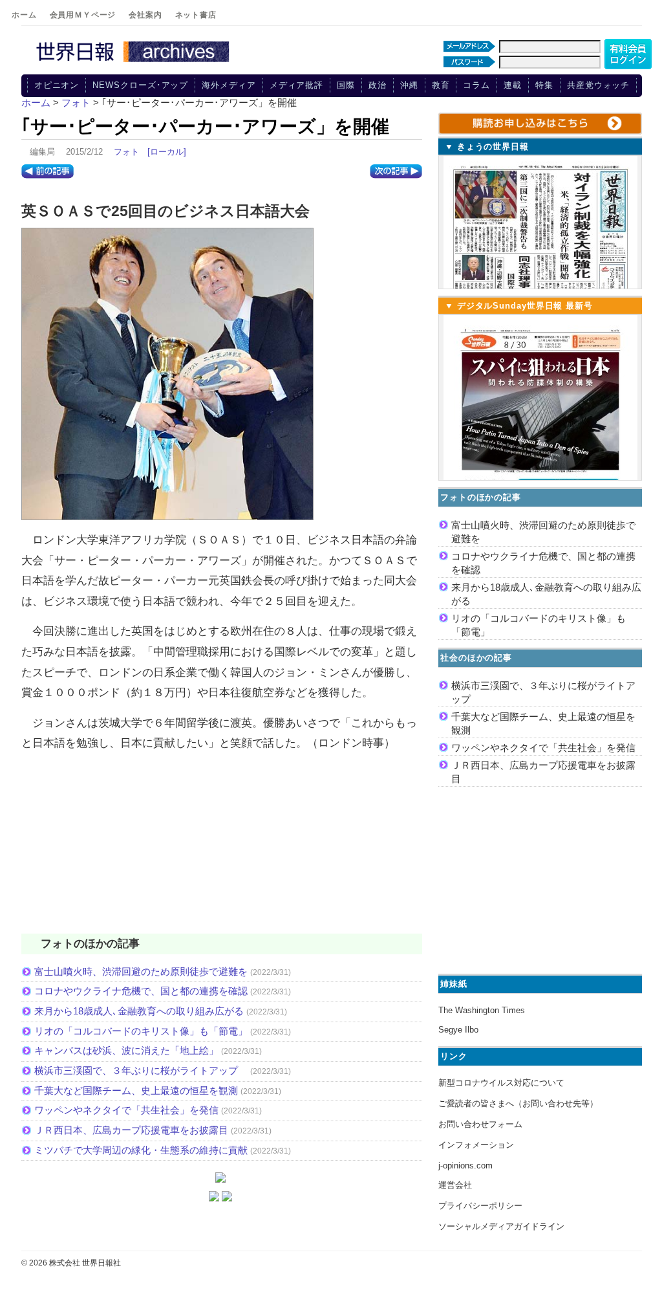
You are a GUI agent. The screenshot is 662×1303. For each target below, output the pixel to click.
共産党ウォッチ (598, 85)
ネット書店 (196, 14)
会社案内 (145, 14)
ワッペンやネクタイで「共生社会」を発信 (126, 1109)
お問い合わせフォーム (480, 1124)
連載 (513, 85)
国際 (346, 85)
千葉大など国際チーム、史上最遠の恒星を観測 (136, 1090)
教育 (441, 85)
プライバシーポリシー (480, 1205)
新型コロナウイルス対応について (501, 1083)
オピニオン (57, 85)
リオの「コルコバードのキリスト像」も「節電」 (141, 1030)
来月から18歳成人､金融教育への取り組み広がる (139, 1010)
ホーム (24, 14)
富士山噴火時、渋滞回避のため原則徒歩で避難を (141, 971)
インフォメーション (476, 1145)
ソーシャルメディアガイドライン (501, 1226)
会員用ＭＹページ (83, 14)
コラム (476, 85)
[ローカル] (166, 152)
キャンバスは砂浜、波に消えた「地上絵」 (126, 1050)
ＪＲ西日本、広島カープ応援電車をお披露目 (131, 1129)
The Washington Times (481, 1010)
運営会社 (455, 1185)
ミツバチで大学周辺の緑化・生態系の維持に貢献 (141, 1149)
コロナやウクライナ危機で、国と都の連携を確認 (141, 990)
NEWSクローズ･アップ (140, 85)
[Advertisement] (222, 851)
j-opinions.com (465, 1165)
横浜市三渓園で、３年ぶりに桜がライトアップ (141, 1070)
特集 (544, 85)
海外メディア (228, 85)
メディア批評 (296, 85)
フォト (126, 152)
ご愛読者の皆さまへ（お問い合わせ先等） (518, 1103)
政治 (377, 85)
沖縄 (409, 85)
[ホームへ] (134, 62)
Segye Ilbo (458, 1030)
